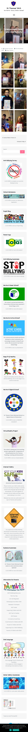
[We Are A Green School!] (14, 294)
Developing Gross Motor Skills (14, 601)
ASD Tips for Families (14, 613)
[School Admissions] (14, 196)
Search (5, 149)
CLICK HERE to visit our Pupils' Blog (14, 225)
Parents (11, 50)
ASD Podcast (14, 616)
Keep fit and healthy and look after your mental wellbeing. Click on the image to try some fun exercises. (14, 378)
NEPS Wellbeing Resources (14, 593)
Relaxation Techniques (14, 604)
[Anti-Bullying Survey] (14, 171)
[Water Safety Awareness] (14, 683)
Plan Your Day (14, 596)
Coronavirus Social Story (14, 619)
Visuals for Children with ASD (14, 624)
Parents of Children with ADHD (14, 630)
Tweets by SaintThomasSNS (10, 716)
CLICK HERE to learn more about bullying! (14, 276)
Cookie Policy (16, 730)
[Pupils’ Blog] (14, 219)
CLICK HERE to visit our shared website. (14, 458)
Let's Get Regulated (14, 599)
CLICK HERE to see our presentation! (14, 347)
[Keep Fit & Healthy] (14, 367)
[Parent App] (14, 242)
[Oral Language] (14, 650)
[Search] (22, 151)
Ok (10, 730)
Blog (8, 50)
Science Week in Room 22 (10, 137)
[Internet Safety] (14, 475)
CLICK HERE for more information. (14, 570)
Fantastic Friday (21, 141)
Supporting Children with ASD (14, 610)
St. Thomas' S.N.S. (14, 8)
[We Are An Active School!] (14, 327)
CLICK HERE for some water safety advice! (14, 691)
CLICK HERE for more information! (14, 250)
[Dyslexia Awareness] (14, 556)
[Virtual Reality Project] (14, 440)
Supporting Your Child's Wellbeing (14, 627)
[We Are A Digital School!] (14, 402)
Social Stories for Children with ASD (14, 622)
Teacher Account (8, 48)
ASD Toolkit (14, 607)
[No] (26, 728)
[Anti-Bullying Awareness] (14, 267)
